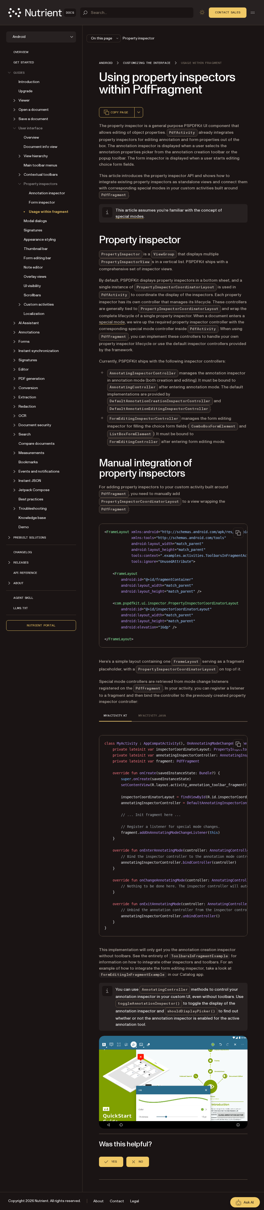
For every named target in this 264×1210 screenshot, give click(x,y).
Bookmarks (28, 462)
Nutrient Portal (41, 625)
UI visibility (32, 285)
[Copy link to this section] (92, 240)
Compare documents (37, 443)
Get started (23, 62)
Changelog (22, 552)
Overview (20, 52)
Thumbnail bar (36, 248)
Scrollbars (32, 295)
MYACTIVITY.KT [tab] (115, 715)
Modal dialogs (35, 221)
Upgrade (25, 91)
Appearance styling (40, 239)
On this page (101, 38)
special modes (130, 216)
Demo (24, 527)
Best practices (31, 499)
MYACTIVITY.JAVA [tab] (152, 715)
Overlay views (35, 276)
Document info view (40, 146)
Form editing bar (37, 258)
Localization (34, 313)
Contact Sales (227, 12)
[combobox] (138, 112)
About (98, 1201)
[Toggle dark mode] (202, 12)
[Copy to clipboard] (238, 533)
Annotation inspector (47, 193)
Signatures (33, 230)
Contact (117, 1201)
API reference (25, 572)
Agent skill (23, 597)
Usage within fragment (48, 211)
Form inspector (42, 202)
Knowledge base (32, 517)
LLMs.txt (20, 608)
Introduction (29, 81)
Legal (134, 1201)
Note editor (33, 267)
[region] (173, 586)
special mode (112, 322)
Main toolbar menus (40, 165)
